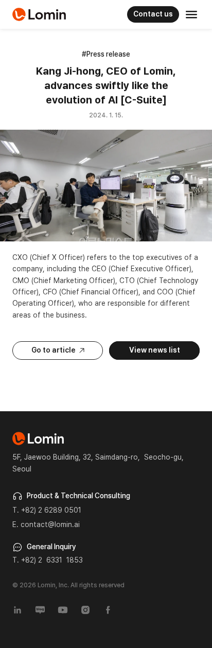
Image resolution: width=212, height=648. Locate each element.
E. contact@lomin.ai (46, 524)
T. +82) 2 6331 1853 (47, 560)
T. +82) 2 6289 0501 (46, 510)
